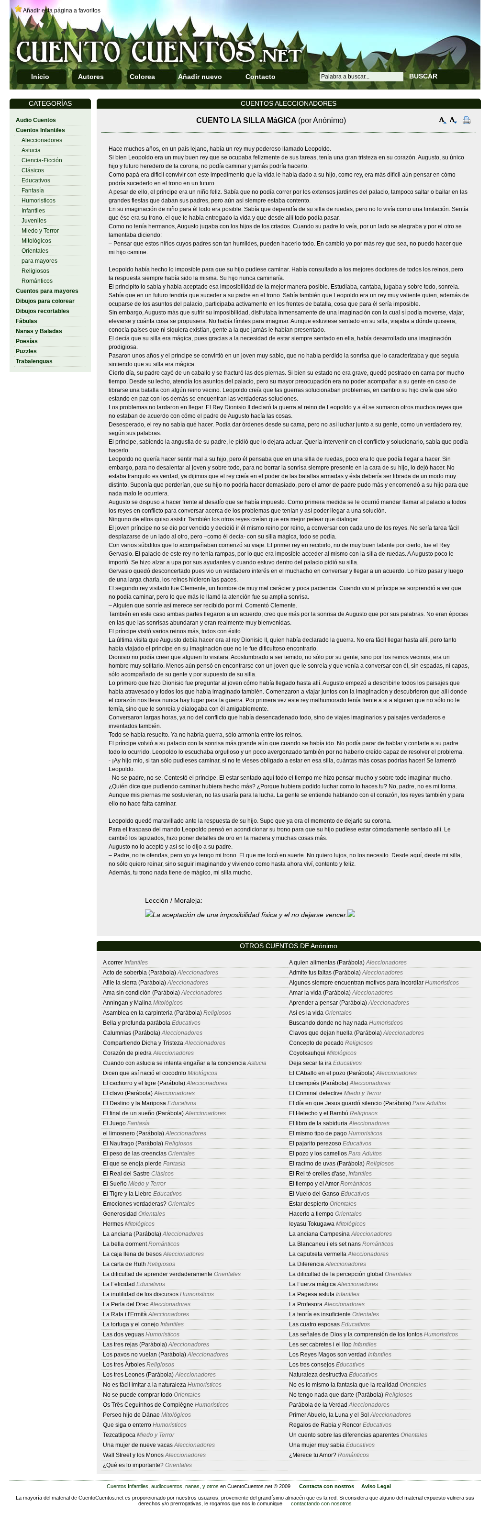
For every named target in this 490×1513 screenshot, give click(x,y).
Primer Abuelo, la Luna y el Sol (329, 1415)
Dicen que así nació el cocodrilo (144, 1073)
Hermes (113, 1224)
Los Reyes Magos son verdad (328, 1354)
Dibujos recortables (42, 311)
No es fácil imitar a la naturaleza (144, 1384)
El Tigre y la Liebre (127, 1193)
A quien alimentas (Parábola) (327, 962)
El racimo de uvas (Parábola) (327, 1163)
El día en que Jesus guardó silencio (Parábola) (350, 1103)
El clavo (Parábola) (128, 1093)
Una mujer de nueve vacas (138, 1445)
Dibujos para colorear (45, 301)
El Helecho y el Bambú (319, 1113)
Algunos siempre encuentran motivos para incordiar (356, 982)
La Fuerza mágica (312, 1284)
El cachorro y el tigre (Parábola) (144, 1083)
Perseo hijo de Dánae (132, 1415)
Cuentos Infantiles (40, 130)
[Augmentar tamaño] (443, 121)
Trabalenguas (34, 361)
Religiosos (35, 271)
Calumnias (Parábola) (131, 1033)
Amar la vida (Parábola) (320, 992)
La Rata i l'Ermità (125, 1314)
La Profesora (306, 1304)
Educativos (36, 180)
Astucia (31, 150)
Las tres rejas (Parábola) (135, 1344)
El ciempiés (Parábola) (318, 1083)
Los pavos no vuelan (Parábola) (144, 1354)
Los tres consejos (311, 1364)
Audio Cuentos (36, 120)
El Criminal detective (316, 1093)
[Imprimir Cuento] (466, 121)
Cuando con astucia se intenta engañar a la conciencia (174, 1063)
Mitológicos (36, 240)
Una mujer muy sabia (317, 1445)
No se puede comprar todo (137, 1394)
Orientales (35, 250)
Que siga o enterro (127, 1425)
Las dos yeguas (123, 1334)
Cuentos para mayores (47, 291)
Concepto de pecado (316, 1043)
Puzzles (26, 351)
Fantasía (33, 190)
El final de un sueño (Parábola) (143, 1113)
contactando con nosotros (321, 1503)
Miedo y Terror (40, 230)
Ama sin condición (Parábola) (141, 992)
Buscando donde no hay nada (328, 1023)
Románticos (37, 281)
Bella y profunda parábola (137, 1023)
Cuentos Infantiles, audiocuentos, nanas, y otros (163, 1486)
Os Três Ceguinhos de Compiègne (148, 1404)
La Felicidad (119, 1284)
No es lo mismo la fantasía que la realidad (343, 1384)
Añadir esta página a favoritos (61, 10)
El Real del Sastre (126, 1173)
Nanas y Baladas (39, 331)
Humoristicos (39, 200)
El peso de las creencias (135, 1153)
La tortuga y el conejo (131, 1324)
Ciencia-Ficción (42, 160)
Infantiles (33, 210)
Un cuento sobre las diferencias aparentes (344, 1435)
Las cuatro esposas (314, 1324)
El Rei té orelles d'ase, (318, 1173)
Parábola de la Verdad (318, 1404)
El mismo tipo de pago (318, 1133)
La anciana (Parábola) (132, 1234)
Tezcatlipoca (120, 1435)
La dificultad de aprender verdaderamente (157, 1274)
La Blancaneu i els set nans (325, 1244)
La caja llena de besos (132, 1254)
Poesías (27, 341)
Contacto (260, 76)
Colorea (142, 76)
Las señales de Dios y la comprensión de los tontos (356, 1334)
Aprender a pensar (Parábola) (328, 1002)
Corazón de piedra (127, 1053)
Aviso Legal (376, 1486)
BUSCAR (423, 76)
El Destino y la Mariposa (134, 1103)
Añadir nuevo (200, 76)
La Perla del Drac (125, 1304)
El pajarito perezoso (315, 1143)
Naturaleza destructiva (318, 1374)
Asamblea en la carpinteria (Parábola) (152, 1012)
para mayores (39, 261)
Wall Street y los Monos (133, 1455)
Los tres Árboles (124, 1364)
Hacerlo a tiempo (311, 1213)
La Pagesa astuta (311, 1294)
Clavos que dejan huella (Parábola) (335, 1033)
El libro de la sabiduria (319, 1123)
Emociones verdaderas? (135, 1203)
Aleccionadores (42, 140)
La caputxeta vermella (317, 1254)
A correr (113, 962)
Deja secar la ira (310, 1063)
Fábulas (26, 321)
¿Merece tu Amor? (312, 1455)
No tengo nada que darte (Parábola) (336, 1394)
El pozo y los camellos (318, 1153)
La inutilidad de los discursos (140, 1294)
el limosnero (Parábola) (133, 1133)
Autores (91, 76)
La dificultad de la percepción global (336, 1274)
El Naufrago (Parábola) (133, 1143)
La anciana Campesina (319, 1234)
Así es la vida (306, 1012)
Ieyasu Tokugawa (312, 1224)
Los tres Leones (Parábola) (138, 1374)
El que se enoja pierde (132, 1163)
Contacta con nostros (326, 1486)
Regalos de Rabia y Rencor (325, 1425)
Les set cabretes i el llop (320, 1344)
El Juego (114, 1123)
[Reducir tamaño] (453, 121)
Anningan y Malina (127, 1002)
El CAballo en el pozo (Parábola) (332, 1073)
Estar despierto (308, 1203)
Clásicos (33, 170)
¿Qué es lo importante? (133, 1465)
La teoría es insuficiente (320, 1314)
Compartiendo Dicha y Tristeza (143, 1043)
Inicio (40, 76)
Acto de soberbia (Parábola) (139, 972)
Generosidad (120, 1213)
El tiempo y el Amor (314, 1183)
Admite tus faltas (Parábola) (325, 972)
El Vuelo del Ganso (314, 1193)
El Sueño (115, 1183)
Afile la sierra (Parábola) (134, 982)
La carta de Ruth (124, 1264)
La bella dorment (125, 1244)
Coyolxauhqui (307, 1053)
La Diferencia (306, 1264)
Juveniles (34, 220)
